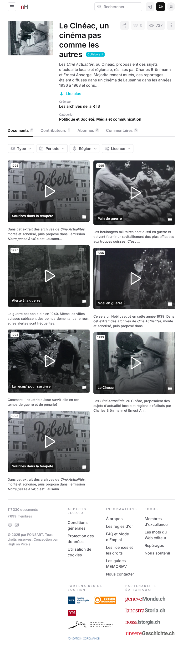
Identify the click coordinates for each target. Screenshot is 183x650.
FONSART (35, 535)
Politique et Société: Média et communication (100, 119)
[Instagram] (16, 524)
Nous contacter (120, 574)
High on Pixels (19, 544)
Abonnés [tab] (87, 130)
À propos (114, 518)
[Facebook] (10, 524)
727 (159, 25)
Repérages (154, 545)
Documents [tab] (20, 130)
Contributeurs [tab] (55, 130)
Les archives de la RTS (79, 106)
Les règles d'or (119, 526)
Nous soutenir (157, 553)
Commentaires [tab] (121, 130)
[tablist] (91, 131)
